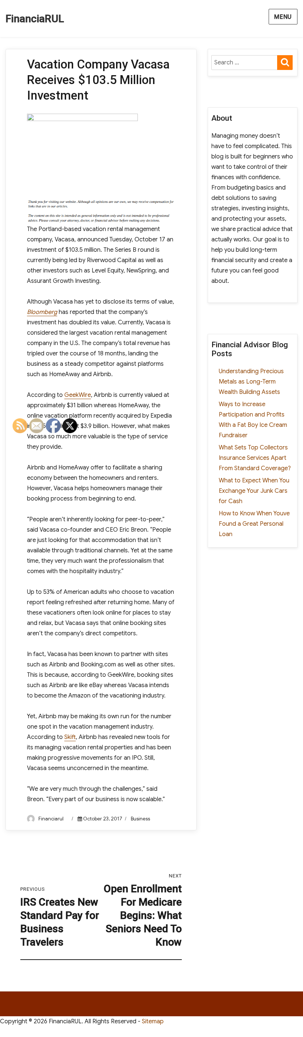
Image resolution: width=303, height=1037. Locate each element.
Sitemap (153, 1021)
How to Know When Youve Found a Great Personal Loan (254, 524)
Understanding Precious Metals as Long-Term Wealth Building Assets (251, 382)
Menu (283, 17)
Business (140, 819)
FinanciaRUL (35, 19)
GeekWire (77, 395)
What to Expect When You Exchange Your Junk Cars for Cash (254, 491)
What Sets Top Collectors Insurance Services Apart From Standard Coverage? (255, 458)
